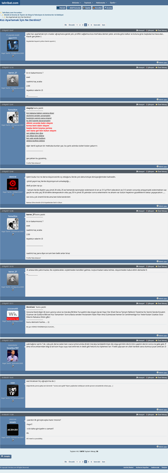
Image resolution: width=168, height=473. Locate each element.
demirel (12, 177)
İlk (66, 25)
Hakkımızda (155, 467)
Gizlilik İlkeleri (128, 467)
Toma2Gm (12, 110)
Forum (62, 8)
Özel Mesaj (162, 30)
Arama (109, 8)
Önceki (72, 25)
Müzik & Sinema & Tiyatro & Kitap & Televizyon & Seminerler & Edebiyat (33, 15)
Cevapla (7, 456)
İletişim (164, 467)
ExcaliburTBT (13, 348)
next (13, 383)
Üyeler (88, 8)
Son (103, 25)
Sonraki (97, 25)
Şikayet (151, 30)
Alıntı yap (163, 62)
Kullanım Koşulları (142, 467)
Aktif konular (75, 8)
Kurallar (98, 8)
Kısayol (141, 30)
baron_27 (13, 72)
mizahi (13, 422)
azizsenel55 (13, 308)
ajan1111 (13, 38)
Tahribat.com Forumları (12, 12)
